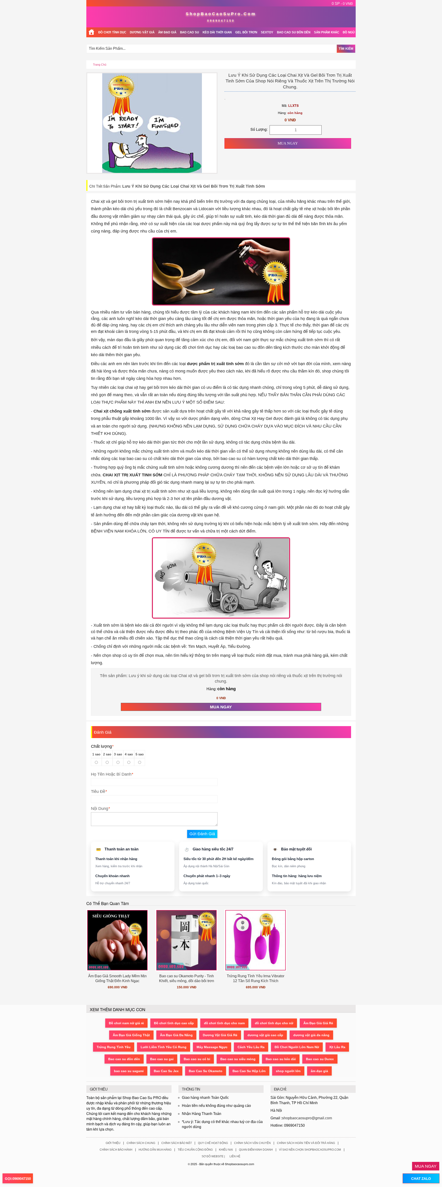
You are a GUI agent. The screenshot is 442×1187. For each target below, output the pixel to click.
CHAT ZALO (421, 1179)
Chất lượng (102, 746)
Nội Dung (99, 808)
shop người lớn (288, 1071)
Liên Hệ (235, 1156)
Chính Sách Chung (141, 1143)
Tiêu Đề (98, 791)
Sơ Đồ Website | (213, 1156)
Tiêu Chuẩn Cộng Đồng (195, 1149)
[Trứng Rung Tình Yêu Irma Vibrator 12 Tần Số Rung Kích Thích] (255, 940)
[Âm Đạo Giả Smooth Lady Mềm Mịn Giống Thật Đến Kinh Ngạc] (117, 940)
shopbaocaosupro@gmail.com (307, 1118)
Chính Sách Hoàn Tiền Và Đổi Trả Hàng (306, 1143)
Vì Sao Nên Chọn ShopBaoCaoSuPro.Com (310, 1149)
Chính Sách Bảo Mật (176, 1143)
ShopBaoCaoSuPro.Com (221, 14)
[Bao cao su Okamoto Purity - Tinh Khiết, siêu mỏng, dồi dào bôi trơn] (186, 940)
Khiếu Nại (226, 1149)
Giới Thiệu (113, 1143)
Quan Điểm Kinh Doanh (256, 1149)
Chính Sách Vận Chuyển (252, 1143)
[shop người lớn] (91, 32)
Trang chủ (99, 64)
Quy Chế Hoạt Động (213, 1143)
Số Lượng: (259, 129)
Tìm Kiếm (346, 48)
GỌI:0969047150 (18, 1179)
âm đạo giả (319, 1071)
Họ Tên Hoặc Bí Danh (111, 774)
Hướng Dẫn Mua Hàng (155, 1149)
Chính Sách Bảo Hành (116, 1149)
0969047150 (221, 20)
